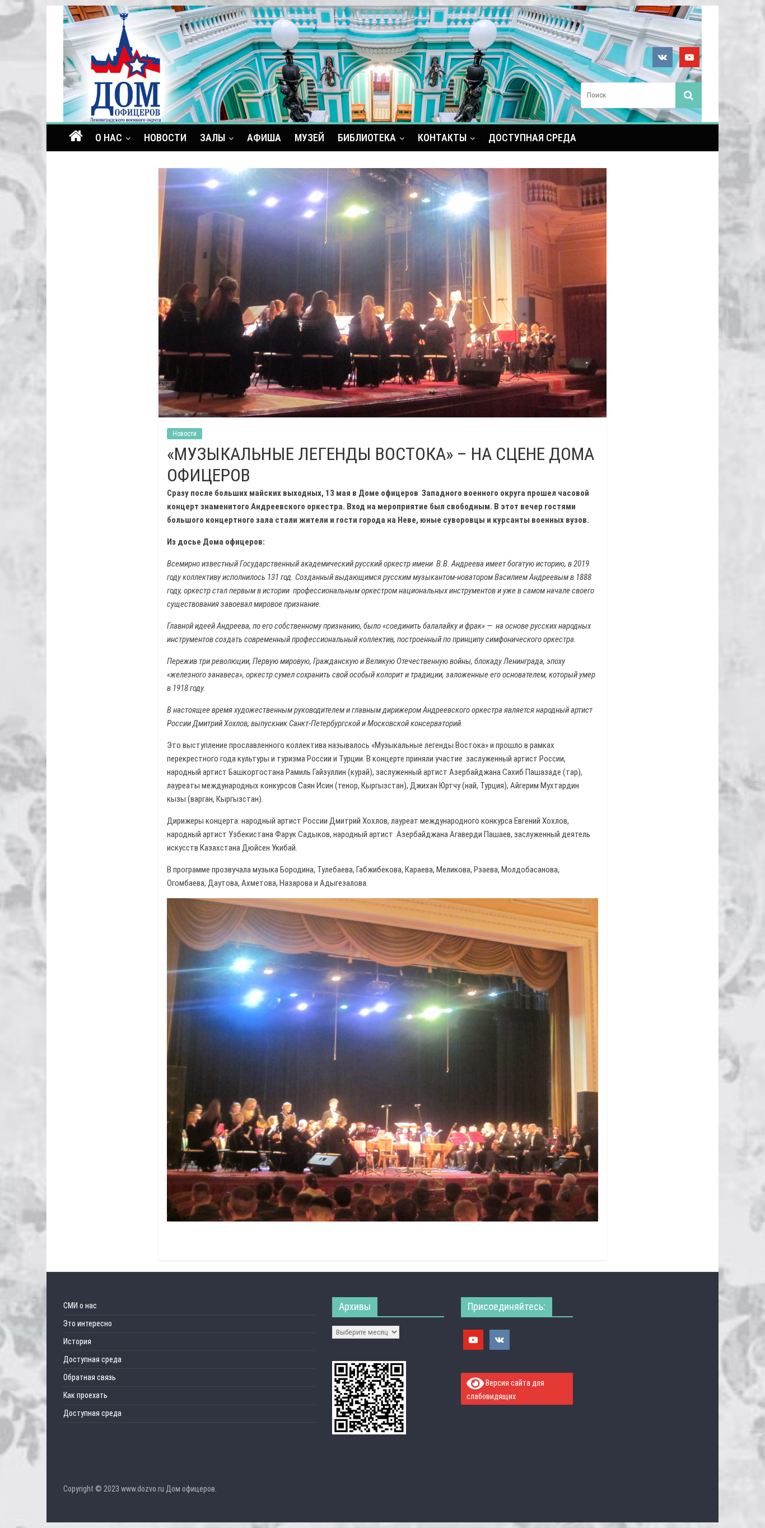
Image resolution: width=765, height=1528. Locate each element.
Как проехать (85, 1395)
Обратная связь (89, 1377)
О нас (108, 137)
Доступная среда (532, 137)
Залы (212, 137)
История (77, 1341)
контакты (442, 137)
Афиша (264, 137)
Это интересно (87, 1323)
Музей (309, 137)
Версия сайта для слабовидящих (506, 1389)
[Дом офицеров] (75, 137)
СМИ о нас (80, 1305)
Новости (165, 137)
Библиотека (367, 137)
